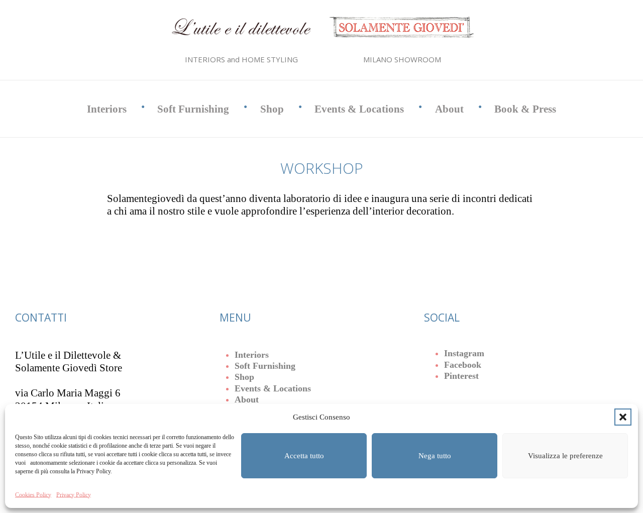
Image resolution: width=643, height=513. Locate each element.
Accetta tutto (304, 456)
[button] (623, 417)
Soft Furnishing (193, 109)
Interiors (107, 109)
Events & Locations (359, 109)
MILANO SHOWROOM (402, 59)
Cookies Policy (33, 494)
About (449, 109)
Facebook (462, 365)
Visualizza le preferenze (565, 456)
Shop (272, 109)
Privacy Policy (73, 494)
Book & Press (525, 109)
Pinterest (461, 376)
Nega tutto (434, 456)
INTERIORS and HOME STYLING (241, 59)
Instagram (464, 353)
